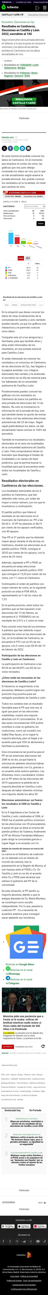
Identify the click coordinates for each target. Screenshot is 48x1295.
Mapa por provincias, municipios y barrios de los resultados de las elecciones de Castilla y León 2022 (26, 1123)
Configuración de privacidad (24, 1285)
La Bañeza (36, 1091)
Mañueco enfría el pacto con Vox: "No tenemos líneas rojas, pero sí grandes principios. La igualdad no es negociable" (26, 1141)
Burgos (20, 1075)
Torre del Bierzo (22, 1083)
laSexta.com (8, 137)
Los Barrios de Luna (8, 1100)
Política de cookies (14, 1281)
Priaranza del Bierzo (8, 1087)
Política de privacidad (29, 1276)
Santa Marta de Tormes (10, 1091)
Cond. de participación (32, 1281)
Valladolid (14, 1079)
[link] (8, 1226)
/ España (20, 1053)
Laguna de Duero (39, 1087)
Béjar (43, 1091)
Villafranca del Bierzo (37, 1083)
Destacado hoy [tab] (13, 1110)
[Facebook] (10, 148)
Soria (33, 1075)
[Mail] (28, 148)
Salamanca (5, 1079)
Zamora (39, 1075)
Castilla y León (10, 202)
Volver (40, 223)
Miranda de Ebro (25, 1079)
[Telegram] (22, 148)
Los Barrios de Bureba (29, 1095)
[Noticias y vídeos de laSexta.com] (4, 8)
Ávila (24, 202)
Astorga (20, 1100)
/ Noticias (12, 1053)
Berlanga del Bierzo (8, 1083)
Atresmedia (24, 1255)
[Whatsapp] (16, 148)
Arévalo (14, 305)
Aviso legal (14, 1276)
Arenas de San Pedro (28, 305)
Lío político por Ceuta (23, 2)
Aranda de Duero (38, 1079)
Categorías (8, 1202)
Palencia (27, 1075)
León (35, 65)
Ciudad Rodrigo (25, 1091)
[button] (43, 7)
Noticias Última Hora (9, 1065)
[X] (16, 137)
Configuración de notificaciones (24, 1289)
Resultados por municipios (27, 1119)
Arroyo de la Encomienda (10, 1095)
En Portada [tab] (35, 1110)
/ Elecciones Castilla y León (35, 1053)
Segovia (14, 1075)
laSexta (5, 1053)
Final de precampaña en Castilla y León (27, 1153)
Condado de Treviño (24, 1087)
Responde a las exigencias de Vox (27, 1134)
